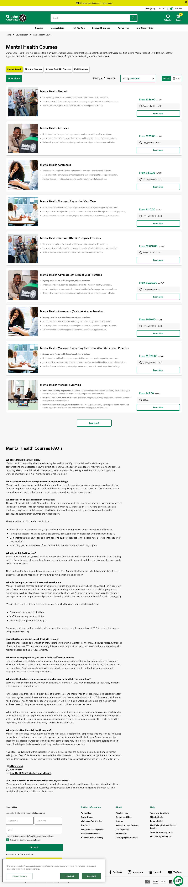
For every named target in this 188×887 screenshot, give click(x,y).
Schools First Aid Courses (58, 69)
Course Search (22, 35)
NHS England (16, 766)
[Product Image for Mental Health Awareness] (23, 175)
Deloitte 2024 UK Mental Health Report (30, 773)
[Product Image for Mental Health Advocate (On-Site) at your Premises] (23, 285)
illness (40, 582)
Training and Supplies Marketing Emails (25, 840)
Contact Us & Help (124, 817)
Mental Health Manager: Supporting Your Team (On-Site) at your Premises (84, 348)
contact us (113, 755)
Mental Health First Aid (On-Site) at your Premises (70, 238)
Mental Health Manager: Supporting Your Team (68, 201)
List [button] (168, 78)
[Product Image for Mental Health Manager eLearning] (23, 395)
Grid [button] (178, 78)
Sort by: (126, 78)
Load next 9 (94, 423)
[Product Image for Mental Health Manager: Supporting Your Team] (23, 211)
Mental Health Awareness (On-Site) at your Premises (72, 311)
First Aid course (48, 639)
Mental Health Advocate (54, 128)
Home (8, 35)
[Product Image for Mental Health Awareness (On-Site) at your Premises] (23, 321)
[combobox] (94, 18)
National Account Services (127, 825)
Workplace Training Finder (92, 829)
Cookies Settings (19, 876)
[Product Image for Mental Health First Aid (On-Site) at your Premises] (23, 248)
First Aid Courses (33, 69)
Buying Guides (87, 817)
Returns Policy (156, 821)
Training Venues (122, 829)
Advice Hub (86, 813)
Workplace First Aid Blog (92, 821)
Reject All (70, 876)
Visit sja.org (150, 8)
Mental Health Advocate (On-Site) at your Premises (71, 274)
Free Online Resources (90, 833)
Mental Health (34, 499)
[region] (53, 870)
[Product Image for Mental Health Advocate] (23, 138)
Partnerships (121, 833)
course (65, 755)
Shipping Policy (157, 817)
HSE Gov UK (16, 769)
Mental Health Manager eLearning (60, 384)
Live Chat (178, 881)
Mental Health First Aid (54, 91)
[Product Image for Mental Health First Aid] (23, 101)
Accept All (91, 876)
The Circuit (85, 825)
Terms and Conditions (159, 813)
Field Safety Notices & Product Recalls (163, 826)
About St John (122, 813)
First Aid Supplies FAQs (160, 836)
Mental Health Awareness (55, 164)
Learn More (158, 113)
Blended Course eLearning (92, 837)
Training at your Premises (126, 837)
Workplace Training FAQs (161, 832)
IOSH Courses (81, 69)
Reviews (119, 821)
